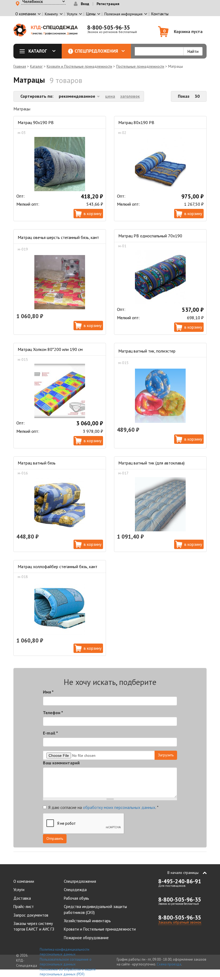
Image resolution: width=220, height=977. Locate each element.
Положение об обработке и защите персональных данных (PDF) (68, 972)
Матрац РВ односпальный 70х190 (150, 235)
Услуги (18, 889)
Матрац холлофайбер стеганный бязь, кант (57, 566)
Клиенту (51, 14)
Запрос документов (30, 915)
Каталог (37, 51)
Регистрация (108, 3)
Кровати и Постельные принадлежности (79, 66)
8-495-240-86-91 (179, 881)
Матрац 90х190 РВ (36, 122)
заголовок (130, 96)
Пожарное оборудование (86, 937)
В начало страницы (183, 872)
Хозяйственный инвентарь (87, 920)
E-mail (50, 733)
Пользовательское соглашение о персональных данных (65, 962)
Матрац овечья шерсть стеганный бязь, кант (58, 237)
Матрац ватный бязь (37, 463)
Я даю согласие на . (103, 807)
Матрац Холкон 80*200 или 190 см (50, 349)
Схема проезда (169, 964)
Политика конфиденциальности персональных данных (64, 952)
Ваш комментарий (61, 762)
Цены (91, 13)
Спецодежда (75, 889)
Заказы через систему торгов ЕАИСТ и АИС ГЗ (33, 926)
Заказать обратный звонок (179, 922)
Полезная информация (123, 14)
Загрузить (166, 755)
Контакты (159, 13)
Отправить (54, 838)
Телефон (53, 712)
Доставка (22, 898)
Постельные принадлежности (140, 66)
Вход (85, 3)
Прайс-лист (23, 906)
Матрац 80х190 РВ (136, 122)
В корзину (92, 213)
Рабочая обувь (76, 898)
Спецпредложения (96, 51)
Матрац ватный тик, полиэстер (146, 351)
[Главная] (45, 30)
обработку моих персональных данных (119, 807)
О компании (23, 881)
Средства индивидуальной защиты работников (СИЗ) (95, 909)
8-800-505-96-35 (108, 27)
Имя (48, 692)
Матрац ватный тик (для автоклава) (151, 463)
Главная (19, 66)
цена (110, 96)
